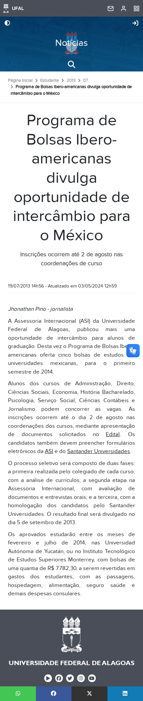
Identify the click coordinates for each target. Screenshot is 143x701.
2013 (71, 80)
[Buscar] (71, 64)
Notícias (71, 43)
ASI (49, 451)
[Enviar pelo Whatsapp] (18, 693)
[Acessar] (135, 23)
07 (85, 80)
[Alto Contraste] (7, 23)
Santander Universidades (98, 451)
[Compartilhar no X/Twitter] (89, 693)
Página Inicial (20, 80)
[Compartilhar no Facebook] (54, 693)
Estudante (49, 80)
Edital (113, 434)
